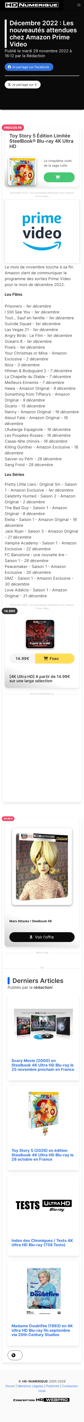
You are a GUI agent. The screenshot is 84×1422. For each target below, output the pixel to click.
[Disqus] (42, 750)
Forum (10, 1386)
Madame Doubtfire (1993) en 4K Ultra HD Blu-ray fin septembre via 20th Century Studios (42, 1330)
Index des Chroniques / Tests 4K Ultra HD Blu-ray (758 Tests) (42, 1242)
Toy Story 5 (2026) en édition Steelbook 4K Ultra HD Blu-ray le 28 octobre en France (43, 1155)
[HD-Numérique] (31, 5)
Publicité (52, 1386)
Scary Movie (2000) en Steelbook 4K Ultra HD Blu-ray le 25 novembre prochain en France (43, 1065)
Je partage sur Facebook (29, 67)
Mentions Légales (30, 1386)
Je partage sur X (23, 85)
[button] (79, 5)
